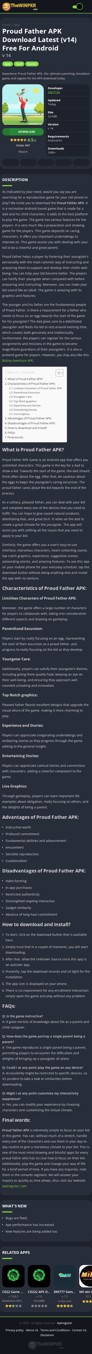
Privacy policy (15, 1330)
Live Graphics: (22, 414)
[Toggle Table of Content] (57, 373)
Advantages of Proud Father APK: (30, 418)
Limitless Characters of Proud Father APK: (38, 388)
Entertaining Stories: (25, 409)
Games (31, 64)
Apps (16, 25)
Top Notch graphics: (25, 401)
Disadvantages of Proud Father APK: (31, 423)
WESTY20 (54, 92)
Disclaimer (47, 1335)
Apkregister (64, 1323)
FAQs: (11, 433)
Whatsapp (81, 162)
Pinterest (46, 162)
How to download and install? (27, 428)
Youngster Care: (23, 396)
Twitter (28, 162)
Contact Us (79, 1330)
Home (6, 25)
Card (19, 64)
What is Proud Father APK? (25, 379)
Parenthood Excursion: (27, 392)
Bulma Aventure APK (17, 360)
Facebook (10, 162)
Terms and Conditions (55, 1330)
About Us (32, 1330)
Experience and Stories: (27, 405)
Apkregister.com (14, 1186)
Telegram (63, 162)
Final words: (15, 437)
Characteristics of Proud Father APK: (31, 384)
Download (26, 132)
